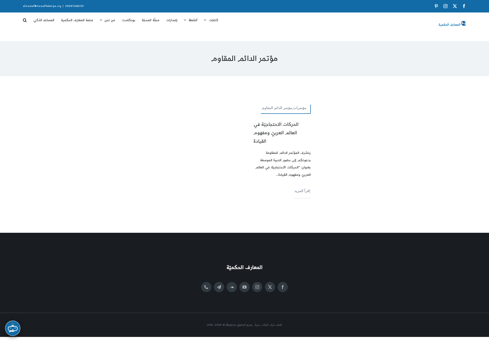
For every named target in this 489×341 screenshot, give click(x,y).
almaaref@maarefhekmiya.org (42, 6)
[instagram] (257, 287)
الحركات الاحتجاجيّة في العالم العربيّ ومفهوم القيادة (275, 132)
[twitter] (270, 287)
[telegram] (219, 287)
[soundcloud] (232, 287)
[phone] (206, 287)
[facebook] (283, 287)
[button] (25, 18)
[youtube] (244, 287)
